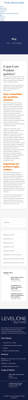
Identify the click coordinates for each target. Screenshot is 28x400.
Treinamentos (3, 10)
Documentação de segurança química (12, 345)
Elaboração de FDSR (8, 246)
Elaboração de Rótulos (9, 250)
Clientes (2, 18)
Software (2, 17)
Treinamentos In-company (9, 342)
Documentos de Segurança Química (9, 13)
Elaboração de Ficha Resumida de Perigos (14, 258)
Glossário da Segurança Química (11, 350)
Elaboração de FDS (8, 242)
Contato (2, 20)
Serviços (2, 11)
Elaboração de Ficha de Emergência (12, 254)
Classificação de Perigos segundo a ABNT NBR (16, 287)
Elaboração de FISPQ (8, 234)
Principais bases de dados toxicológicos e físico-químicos (17, 295)
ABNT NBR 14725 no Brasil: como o (17, 278)
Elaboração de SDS (8, 238)
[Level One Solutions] (14, 3)
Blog (1, 15)
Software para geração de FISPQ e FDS (13, 262)
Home (1, 6)
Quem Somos (3, 8)
